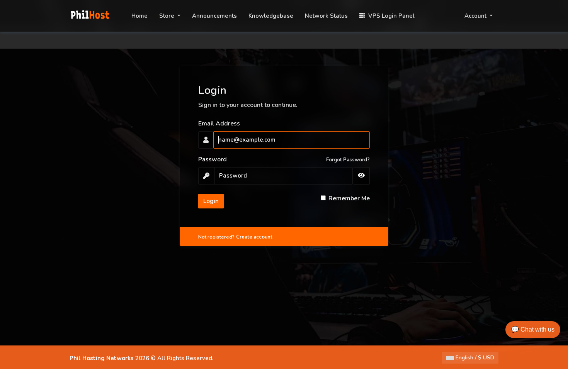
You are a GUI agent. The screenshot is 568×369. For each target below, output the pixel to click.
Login (211, 201)
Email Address (219, 123)
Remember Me (349, 198)
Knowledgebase (270, 16)
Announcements (214, 16)
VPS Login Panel (390, 16)
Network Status (326, 16)
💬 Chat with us (532, 329)
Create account (254, 237)
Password (212, 159)
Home (139, 16)
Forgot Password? (348, 159)
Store (167, 16)
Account (476, 16)
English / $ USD (474, 357)
